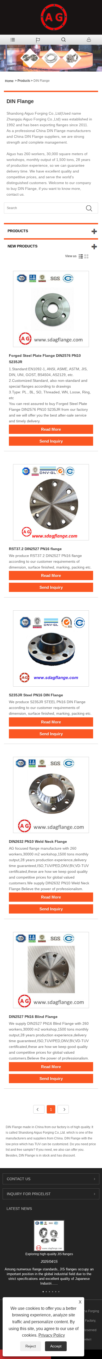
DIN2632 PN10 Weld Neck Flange (38, 841)
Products (24, 81)
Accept (55, 1346)
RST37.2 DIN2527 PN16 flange (35, 549)
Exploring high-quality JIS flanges (49, 1254)
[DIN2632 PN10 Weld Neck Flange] (51, 796)
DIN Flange (41, 81)
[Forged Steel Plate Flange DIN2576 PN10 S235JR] (51, 310)
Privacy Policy (51, 1335)
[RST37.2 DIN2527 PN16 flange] (51, 503)
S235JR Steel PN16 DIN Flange (36, 695)
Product (86, 1339)
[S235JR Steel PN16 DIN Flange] (51, 649)
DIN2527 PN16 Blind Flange (33, 1017)
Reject (30, 1346)
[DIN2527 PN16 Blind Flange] (51, 971)
